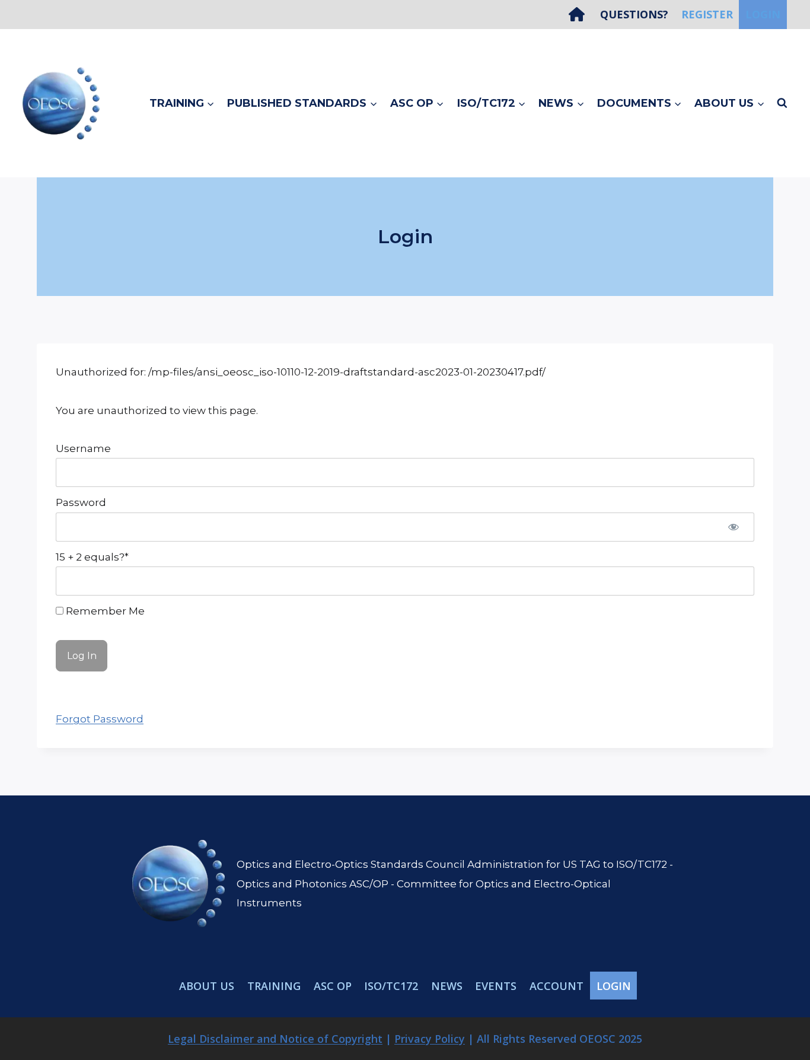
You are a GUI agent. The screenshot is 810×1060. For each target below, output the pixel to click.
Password (81, 502)
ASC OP (333, 986)
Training (274, 986)
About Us (206, 986)
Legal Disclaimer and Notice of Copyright (275, 1039)
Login (762, 14)
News (447, 986)
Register (707, 14)
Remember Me (104, 611)
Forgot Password (99, 719)
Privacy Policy (429, 1039)
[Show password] (733, 527)
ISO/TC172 (391, 986)
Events (495, 986)
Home (581, 14)
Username (83, 448)
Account (556, 986)
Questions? (634, 14)
